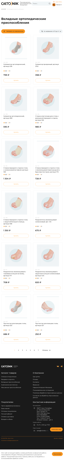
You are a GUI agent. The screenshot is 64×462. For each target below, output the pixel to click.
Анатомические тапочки (9, 385)
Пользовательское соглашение (43, 390)
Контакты (36, 382)
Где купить (36, 376)
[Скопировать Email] (47, 430)
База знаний (5, 408)
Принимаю (57, 454)
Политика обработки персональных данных (47, 393)
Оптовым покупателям (8, 411)
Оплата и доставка (7, 416)
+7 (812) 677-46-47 (44, 418)
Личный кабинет (6, 414)
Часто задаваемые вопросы (10, 406)
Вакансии (36, 385)
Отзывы (35, 379)
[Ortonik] (10, 3)
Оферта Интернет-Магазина (42, 387)
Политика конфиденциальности (9, 440)
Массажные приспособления (11, 387)
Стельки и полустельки (8, 376)
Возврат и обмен (7, 419)
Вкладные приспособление (10, 382)
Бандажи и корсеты (7, 379)
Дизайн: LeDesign (58, 438)
